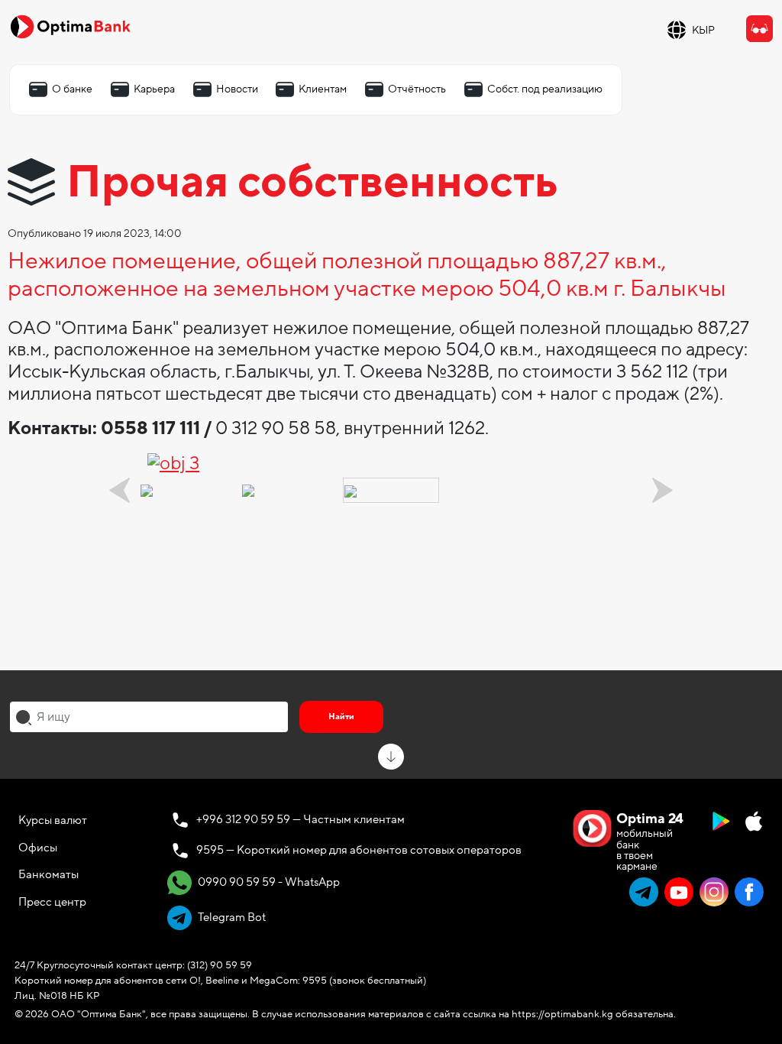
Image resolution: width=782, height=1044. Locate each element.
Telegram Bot (231, 917)
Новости (237, 89)
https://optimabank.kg (562, 1014)
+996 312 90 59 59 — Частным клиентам (300, 819)
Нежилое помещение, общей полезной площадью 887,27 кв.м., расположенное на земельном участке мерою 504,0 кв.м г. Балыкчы (367, 276)
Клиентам (323, 89)
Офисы (37, 847)
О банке (72, 89)
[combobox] (149, 717)
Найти (341, 716)
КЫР (703, 30)
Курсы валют (52, 820)
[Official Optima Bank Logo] (70, 26)
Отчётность (417, 89)
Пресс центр (52, 901)
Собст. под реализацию (545, 89)
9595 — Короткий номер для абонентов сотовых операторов (359, 850)
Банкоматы (48, 874)
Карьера (154, 89)
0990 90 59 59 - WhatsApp (268, 882)
